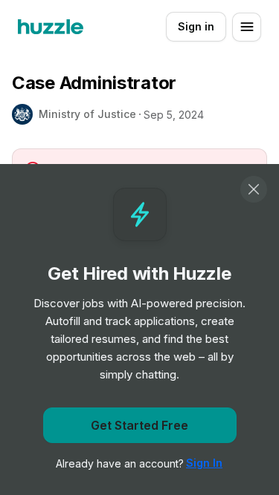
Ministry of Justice (87, 114)
